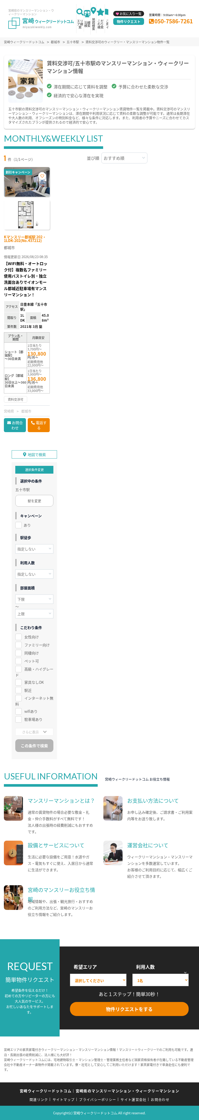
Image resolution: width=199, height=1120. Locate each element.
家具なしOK (34, 682)
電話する (41, 425)
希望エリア (85, 966)
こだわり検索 (100, 24)
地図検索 (93, 24)
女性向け (31, 636)
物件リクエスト (128, 21)
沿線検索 (87, 24)
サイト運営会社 (133, 1099)
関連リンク (39, 1099)
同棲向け (31, 652)
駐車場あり (33, 719)
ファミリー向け (37, 644)
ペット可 (31, 660)
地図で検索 (37, 454)
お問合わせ (17, 425)
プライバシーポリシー (97, 1099)
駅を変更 (34, 500)
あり (27, 525)
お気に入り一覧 (130, 13)
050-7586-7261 (173, 21)
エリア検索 (80, 24)
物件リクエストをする (129, 1009)
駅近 (28, 690)
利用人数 (145, 966)
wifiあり (31, 711)
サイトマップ (64, 1099)
